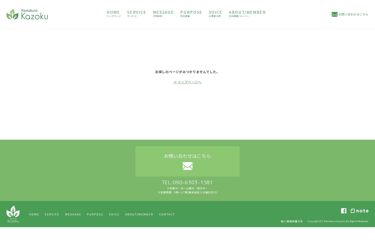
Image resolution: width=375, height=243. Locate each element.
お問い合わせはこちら (353, 14)
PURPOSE (95, 214)
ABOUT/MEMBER (139, 214)
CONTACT (167, 214)
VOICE (114, 214)
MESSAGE (73, 214)
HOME (34, 214)
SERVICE (52, 214)
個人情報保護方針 (292, 221)
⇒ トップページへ (187, 82)
